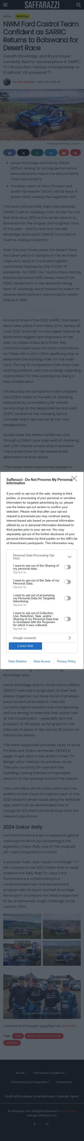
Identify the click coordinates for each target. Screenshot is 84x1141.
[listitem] (42, 557)
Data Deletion (17, 661)
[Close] (76, 480)
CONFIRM (25, 646)
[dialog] (42, 570)
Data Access (42, 661)
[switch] (67, 567)
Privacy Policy (66, 661)
